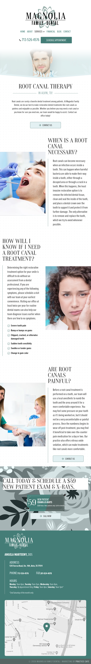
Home (22, 31)
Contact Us (47, 125)
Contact (67, 31)
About (30, 31)
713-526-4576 (30, 39)
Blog (59, 31)
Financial (51, 31)
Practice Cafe (82, 661)
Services (38, 31)
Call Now (47, 516)
